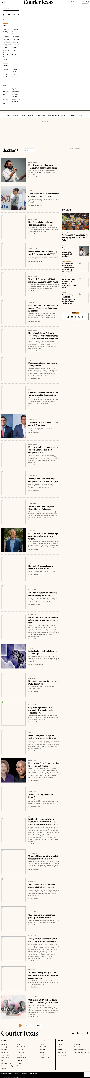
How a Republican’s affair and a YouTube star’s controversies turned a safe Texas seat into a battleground (43, 336)
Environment (16, 39)
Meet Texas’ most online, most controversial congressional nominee (43, 166)
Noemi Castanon (35, 520)
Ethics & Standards (6, 1073)
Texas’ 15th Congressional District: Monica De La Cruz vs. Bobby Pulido (43, 280)
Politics (14, 50)
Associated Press (35, 639)
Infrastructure (16, 44)
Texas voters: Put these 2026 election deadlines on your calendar (43, 195)
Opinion (14, 89)
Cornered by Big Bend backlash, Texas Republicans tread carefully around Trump (68, 268)
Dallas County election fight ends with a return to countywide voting (42, 736)
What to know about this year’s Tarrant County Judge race (41, 507)
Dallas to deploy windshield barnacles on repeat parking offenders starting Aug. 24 (68, 299)
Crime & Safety (22, 1047)
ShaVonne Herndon (36, 261)
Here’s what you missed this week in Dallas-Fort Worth (43, 682)
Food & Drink (44, 1047)
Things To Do (40, 116)
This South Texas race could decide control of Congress (43, 423)
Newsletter (15, 91)
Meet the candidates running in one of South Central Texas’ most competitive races (43, 450)
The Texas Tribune (36, 1017)
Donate (84, 2)
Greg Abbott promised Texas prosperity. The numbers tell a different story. (40, 710)
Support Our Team (80, 1049)
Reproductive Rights (8, 1066)
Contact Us (6, 99)
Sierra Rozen (34, 987)
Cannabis (15, 29)
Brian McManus (35, 177)
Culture (5, 69)
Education (15, 36)
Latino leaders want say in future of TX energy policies (42, 652)
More (60, 1040)
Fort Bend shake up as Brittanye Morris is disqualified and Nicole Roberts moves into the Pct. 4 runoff (43, 822)
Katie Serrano (34, 234)
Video (5, 89)
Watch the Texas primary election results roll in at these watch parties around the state (43, 975)
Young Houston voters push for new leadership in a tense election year (43, 940)
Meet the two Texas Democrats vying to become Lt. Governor (43, 764)
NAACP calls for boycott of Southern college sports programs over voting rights (43, 620)
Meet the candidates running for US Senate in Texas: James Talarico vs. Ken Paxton (43, 308)
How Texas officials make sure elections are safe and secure (40, 223)
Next (39, 1026)
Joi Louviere (34, 406)
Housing (15, 42)
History (5, 74)
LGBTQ (14, 47)
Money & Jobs (6, 1063)
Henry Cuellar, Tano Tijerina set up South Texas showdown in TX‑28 (42, 252)
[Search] (17, 8)
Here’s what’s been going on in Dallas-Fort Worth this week (40, 567)
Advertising (6, 104)
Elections (6, 39)
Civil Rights (6, 32)
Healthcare (6, 42)
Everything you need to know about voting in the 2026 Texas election (43, 393)
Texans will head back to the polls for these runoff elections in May (43, 857)
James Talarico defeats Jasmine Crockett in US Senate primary (41, 886)
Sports (5, 59)
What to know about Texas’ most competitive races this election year (43, 480)
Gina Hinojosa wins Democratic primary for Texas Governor (41, 916)
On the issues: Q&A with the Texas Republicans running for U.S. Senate (43, 1001)
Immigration (7, 44)
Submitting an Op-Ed (81, 1052)
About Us (6, 91)
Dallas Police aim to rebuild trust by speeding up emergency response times (69, 283)
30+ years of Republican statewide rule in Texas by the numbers (42, 594)
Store (5, 94)
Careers (24, 1073)
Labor (5, 47)
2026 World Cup (53, 116)
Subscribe (74, 2)
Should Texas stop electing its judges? (40, 795)
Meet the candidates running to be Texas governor (42, 364)
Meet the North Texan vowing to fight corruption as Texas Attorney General (43, 536)
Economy (6, 36)
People (5, 77)
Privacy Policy (34, 1073)
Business (6, 29)
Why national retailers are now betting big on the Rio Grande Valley (75, 237)
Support (17, 1073)
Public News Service (36, 664)
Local (23, 116)
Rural (14, 55)
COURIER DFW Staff (36, 205)
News (14, 74)
